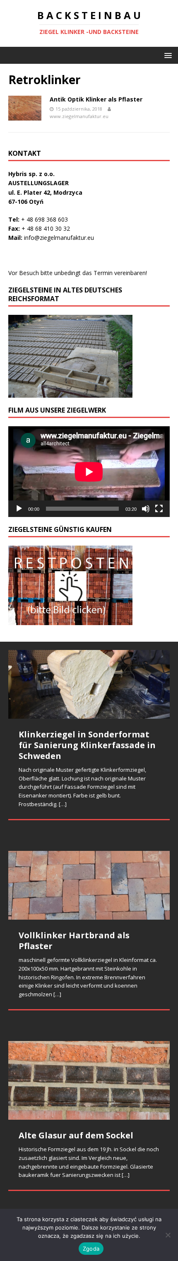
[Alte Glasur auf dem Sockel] (89, 1080)
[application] (89, 471)
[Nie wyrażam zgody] (168, 1235)
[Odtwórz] (19, 509)
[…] (63, 804)
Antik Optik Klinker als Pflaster (96, 99)
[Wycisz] (146, 509)
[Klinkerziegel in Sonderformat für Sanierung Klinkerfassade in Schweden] (89, 684)
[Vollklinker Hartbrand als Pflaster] (89, 885)
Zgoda (91, 1248)
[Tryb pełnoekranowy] (159, 509)
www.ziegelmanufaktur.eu (79, 116)
